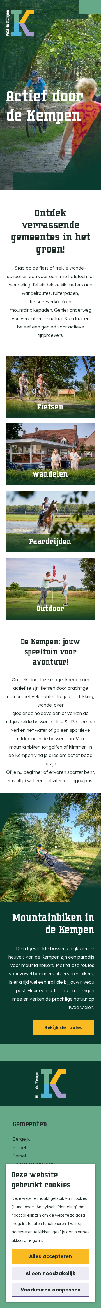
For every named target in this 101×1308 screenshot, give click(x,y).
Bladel (19, 1147)
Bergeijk (21, 1139)
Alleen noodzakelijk (50, 1273)
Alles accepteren (50, 1256)
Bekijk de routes (63, 1027)
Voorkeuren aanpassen (50, 1289)
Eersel (19, 1156)
